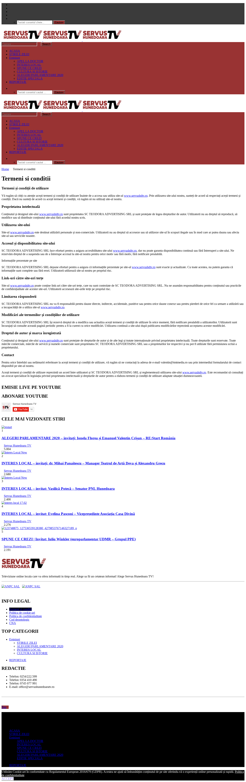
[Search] (10, 18)
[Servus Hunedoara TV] (62, 40)
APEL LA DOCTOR (30, 61)
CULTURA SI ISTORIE (32, 71)
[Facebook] (10, 4)
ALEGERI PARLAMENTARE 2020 (40, 75)
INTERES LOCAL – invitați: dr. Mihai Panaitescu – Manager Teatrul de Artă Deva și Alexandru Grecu (83, 463)
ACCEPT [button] (8, 778)
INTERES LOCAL (29, 64)
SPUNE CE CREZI (29, 68)
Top (4, 707)
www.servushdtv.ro (136, 195)
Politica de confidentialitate (25, 616)
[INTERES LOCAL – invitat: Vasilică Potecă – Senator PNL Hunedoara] (14, 477)
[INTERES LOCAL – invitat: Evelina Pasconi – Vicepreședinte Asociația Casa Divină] (14, 502)
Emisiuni (14, 57)
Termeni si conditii (20, 609)
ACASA (14, 50)
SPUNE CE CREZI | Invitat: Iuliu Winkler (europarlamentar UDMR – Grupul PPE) (69, 539)
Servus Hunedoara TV (17, 445)
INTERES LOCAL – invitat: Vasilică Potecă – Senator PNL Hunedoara (58, 489)
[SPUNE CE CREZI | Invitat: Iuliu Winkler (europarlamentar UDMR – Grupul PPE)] (39, 528)
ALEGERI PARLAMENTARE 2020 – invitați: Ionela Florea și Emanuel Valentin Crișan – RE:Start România (88, 438)
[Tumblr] (10, 8)
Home (5, 169)
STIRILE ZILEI (19, 54)
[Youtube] (10, 11)
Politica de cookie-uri (22, 612)
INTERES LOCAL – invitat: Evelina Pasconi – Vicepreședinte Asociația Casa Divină (68, 514)
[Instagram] (10, 15)
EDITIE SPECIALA (30, 78)
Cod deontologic (19, 619)
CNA (12, 623)
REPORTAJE (17, 82)
